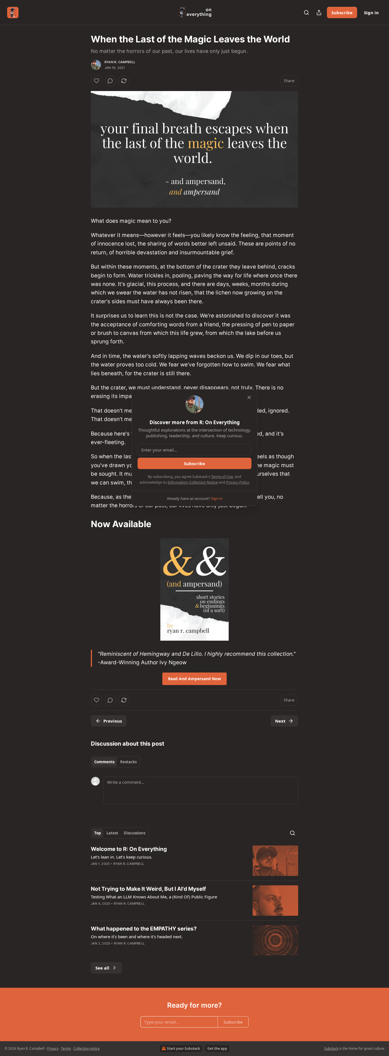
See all (102, 968)
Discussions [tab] (134, 833)
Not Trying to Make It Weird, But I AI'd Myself (148, 889)
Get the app (217, 1048)
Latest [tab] (112, 833)
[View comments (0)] (110, 80)
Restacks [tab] (128, 761)
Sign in (371, 12)
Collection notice (86, 1048)
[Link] (82, 524)
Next (280, 721)
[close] (249, 397)
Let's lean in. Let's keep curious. (121, 857)
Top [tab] (97, 833)
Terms (66, 1048)
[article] (194, 860)
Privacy (52, 1048)
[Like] (96, 80)
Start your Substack (183, 1048)
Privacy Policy (237, 482)
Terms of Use (222, 476)
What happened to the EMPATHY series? (144, 928)
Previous (112, 721)
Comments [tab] (104, 761)
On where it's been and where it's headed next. (137, 936)
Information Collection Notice (193, 482)
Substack (331, 1048)
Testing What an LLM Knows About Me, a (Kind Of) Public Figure (154, 897)
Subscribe (342, 12)
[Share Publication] (319, 12)
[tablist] (115, 762)
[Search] (306, 12)
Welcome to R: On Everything (129, 849)
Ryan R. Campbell (120, 62)
